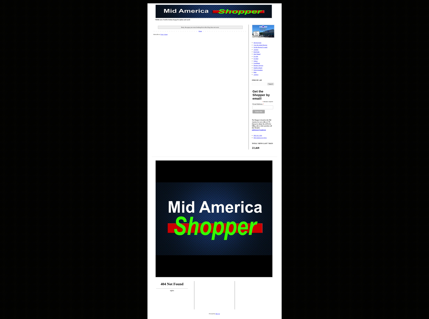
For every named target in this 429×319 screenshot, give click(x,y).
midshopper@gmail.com (259, 130)
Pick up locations (258, 70)
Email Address (258, 104)
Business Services (258, 65)
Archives (256, 74)
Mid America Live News (260, 138)
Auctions (256, 49)
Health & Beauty (258, 68)
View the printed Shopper (260, 45)
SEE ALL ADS (258, 135)
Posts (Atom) (164, 34)
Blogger (218, 314)
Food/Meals (257, 63)
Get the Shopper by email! (260, 47)
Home (200, 31)
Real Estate (256, 52)
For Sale (256, 56)
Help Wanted (257, 54)
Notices (256, 61)
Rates (255, 72)
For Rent (256, 58)
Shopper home (257, 43)
